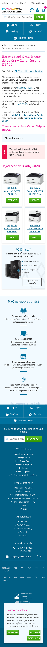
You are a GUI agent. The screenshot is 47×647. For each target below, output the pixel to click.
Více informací (32, 626)
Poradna (23, 508)
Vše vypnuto (34, 638)
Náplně (13, 25)
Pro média (24, 532)
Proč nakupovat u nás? (23, 487)
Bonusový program (24, 464)
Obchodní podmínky (24, 528)
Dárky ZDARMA (24, 491)
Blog (24, 505)
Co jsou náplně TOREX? (32, 282)
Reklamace (23, 468)
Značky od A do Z (24, 461)
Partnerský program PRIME (24, 501)
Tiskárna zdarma (25, 38)
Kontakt (23, 535)
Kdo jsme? (24, 521)
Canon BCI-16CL (24, 87)
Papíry (37, 25)
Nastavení (35, 632)
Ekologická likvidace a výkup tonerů (24, 498)
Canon (30, 45)
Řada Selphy (6, 48)
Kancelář (37, 31)
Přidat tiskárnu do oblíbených (30, 71)
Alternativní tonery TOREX (23, 494)
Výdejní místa (24, 457)
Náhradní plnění (23, 471)
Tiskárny (14, 31)
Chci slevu (33, 439)
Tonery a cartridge (18, 45)
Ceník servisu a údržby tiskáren (24, 475)
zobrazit (12, 200)
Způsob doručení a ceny (24, 454)
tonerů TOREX (21, 104)
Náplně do (12, 191)
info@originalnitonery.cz (21, 556)
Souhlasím (12, 632)
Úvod (6, 45)
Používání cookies (24, 525)
